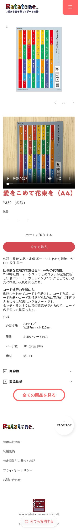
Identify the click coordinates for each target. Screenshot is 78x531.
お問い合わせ (12, 479)
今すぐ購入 (39, 247)
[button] (39, 371)
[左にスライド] (55, 102)
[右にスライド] (73, 102)
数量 (6, 211)
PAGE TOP (64, 425)
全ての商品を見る (39, 395)
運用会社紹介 (12, 442)
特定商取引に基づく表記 (19, 460)
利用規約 (9, 451)
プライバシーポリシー (17, 470)
